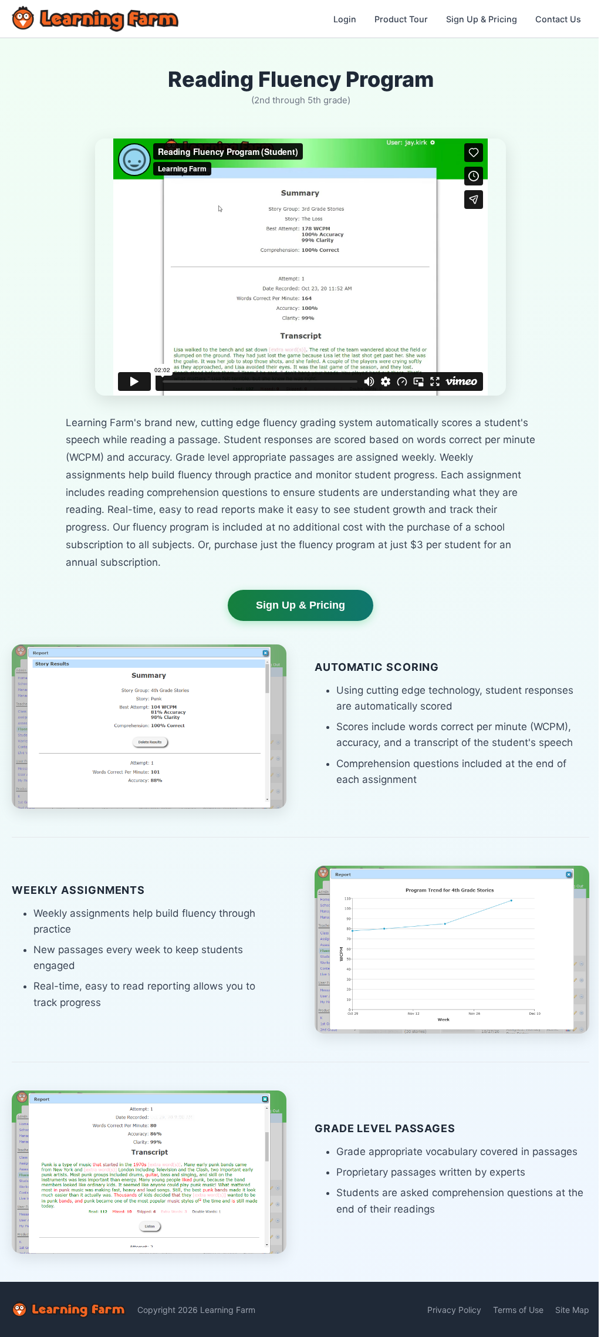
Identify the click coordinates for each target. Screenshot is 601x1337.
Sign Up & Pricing (481, 19)
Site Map (572, 1310)
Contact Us (558, 19)
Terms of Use (518, 1310)
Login (344, 19)
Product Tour (401, 19)
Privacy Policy (454, 1310)
